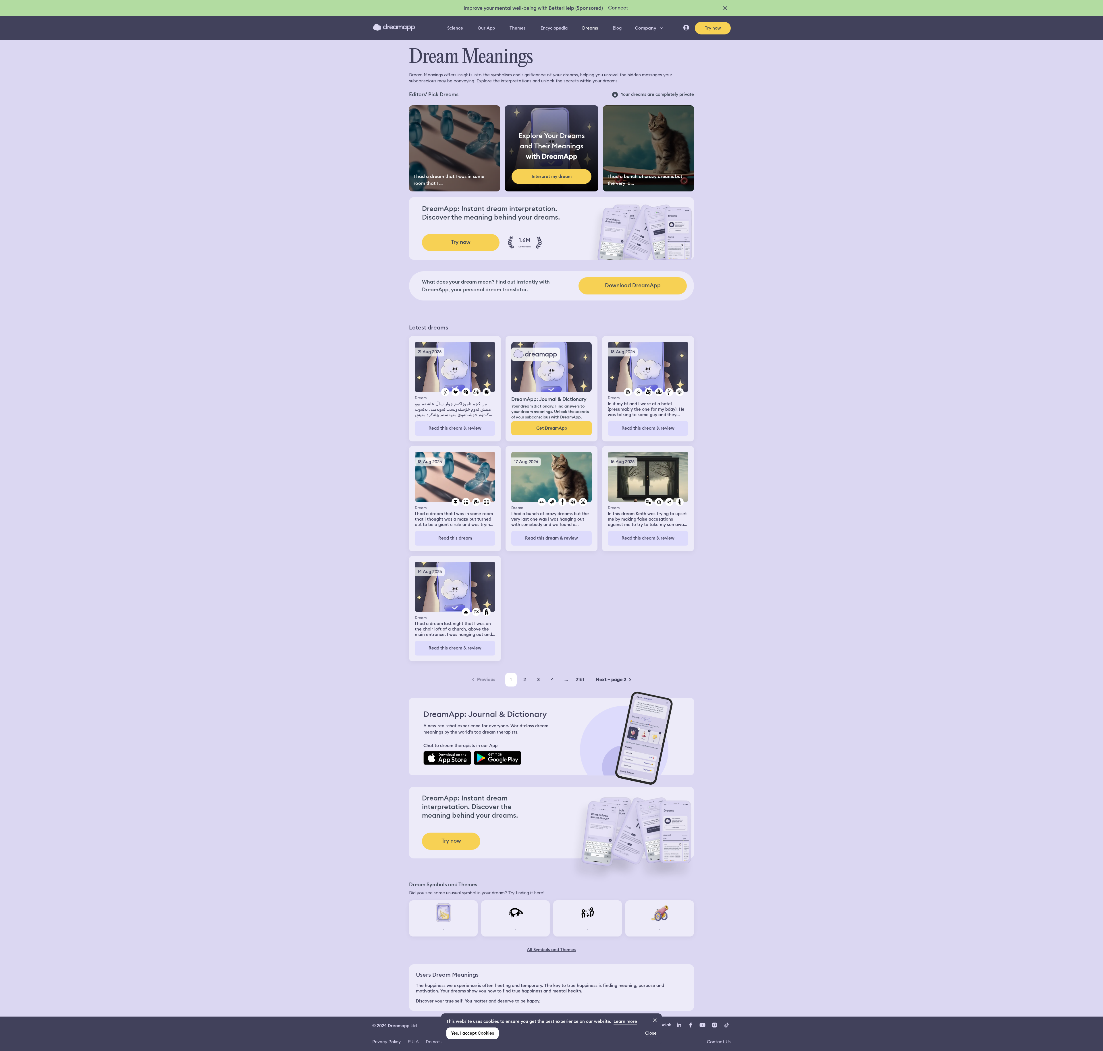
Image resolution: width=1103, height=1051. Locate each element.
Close (651, 1033)
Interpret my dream (552, 176)
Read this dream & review (455, 428)
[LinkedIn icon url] (679, 1025)
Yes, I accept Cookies (472, 1033)
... (566, 679)
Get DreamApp (551, 428)
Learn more (625, 1021)
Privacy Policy (386, 1041)
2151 (580, 679)
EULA (413, 1041)
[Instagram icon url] (714, 1025)
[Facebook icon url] (690, 1025)
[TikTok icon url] (726, 1025)
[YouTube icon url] (702, 1025)
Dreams (590, 28)
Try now (713, 28)
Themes (518, 28)
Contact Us (719, 1041)
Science (455, 28)
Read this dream (455, 538)
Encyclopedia (554, 28)
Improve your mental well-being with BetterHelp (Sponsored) (533, 8)
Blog (617, 28)
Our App (486, 28)
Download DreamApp (633, 285)
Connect (618, 8)
